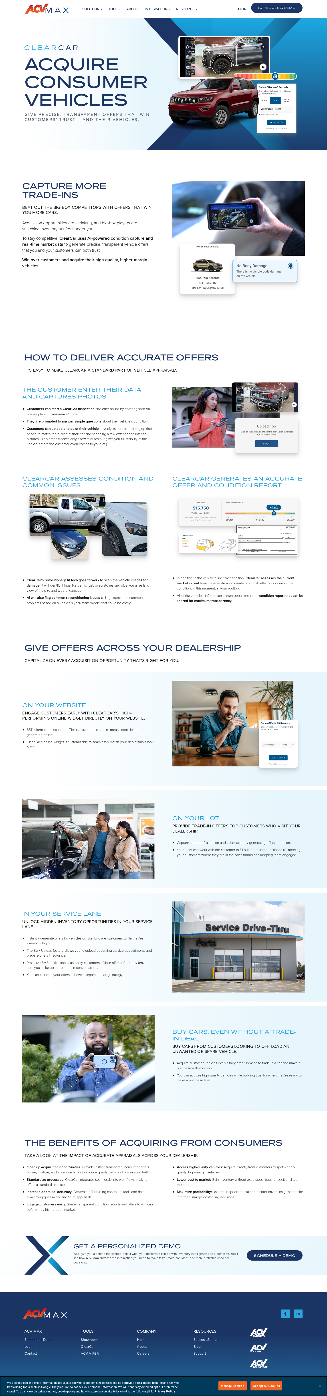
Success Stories (206, 1339)
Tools (114, 8)
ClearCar (88, 1346)
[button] (91, 9)
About (132, 8)
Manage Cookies (232, 1385)
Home (142, 1339)
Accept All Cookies (266, 1385)
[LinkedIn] (298, 1314)
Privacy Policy (165, 1391)
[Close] (320, 1386)
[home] (46, 9)
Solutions (91, 8)
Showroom (89, 1339)
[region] (163, 1386)
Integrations (157, 8)
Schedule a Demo (276, 7)
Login (241, 8)
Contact (30, 1353)
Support (200, 1353)
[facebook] (285, 1314)
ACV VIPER (90, 1353)
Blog (197, 1346)
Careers (143, 1353)
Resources (186, 8)
